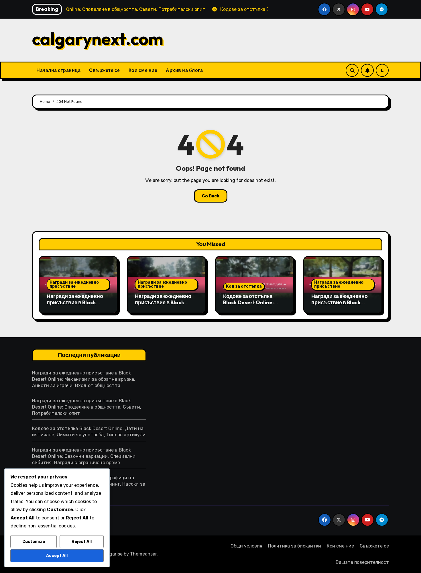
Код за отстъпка (244, 286)
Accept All (57, 555)
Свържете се (104, 70)
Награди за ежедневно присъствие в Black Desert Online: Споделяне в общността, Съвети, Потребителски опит (86, 407)
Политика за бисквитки (294, 546)
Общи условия (246, 546)
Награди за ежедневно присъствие (74, 284)
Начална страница (58, 70)
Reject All (82, 541)
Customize (33, 541)
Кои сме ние (143, 70)
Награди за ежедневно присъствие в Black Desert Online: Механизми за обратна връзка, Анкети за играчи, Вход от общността (83, 379)
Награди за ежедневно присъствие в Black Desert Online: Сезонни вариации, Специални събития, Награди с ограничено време (83, 456)
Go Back (210, 196)
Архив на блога (184, 70)
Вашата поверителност (362, 562)
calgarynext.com (97, 39)
